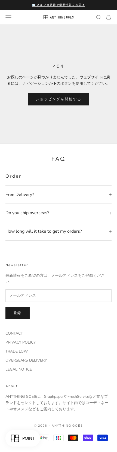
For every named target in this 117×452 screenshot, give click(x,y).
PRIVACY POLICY (20, 342)
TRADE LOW (16, 351)
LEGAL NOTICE (18, 369)
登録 (17, 313)
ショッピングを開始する (59, 99)
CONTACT (14, 333)
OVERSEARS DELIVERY (26, 360)
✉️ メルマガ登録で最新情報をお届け (58, 5)
